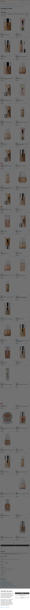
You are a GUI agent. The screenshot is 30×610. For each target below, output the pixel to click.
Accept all (22, 593)
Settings (22, 597)
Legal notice (2, 607)
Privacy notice (7, 607)
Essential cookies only (22, 595)
